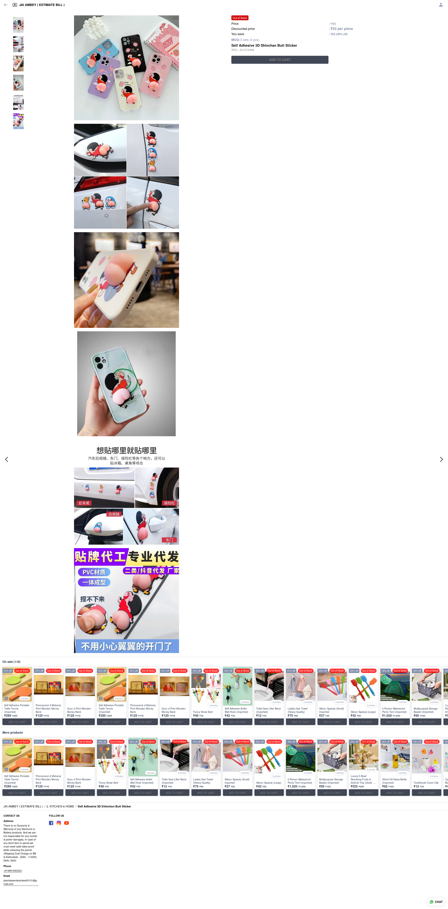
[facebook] (51, 823)
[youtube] (66, 823)
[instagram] (59, 823)
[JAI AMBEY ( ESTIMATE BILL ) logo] (15, 5)
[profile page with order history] (441, 4)
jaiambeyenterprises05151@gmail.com (20, 882)
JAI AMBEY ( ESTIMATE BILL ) (42, 5)
